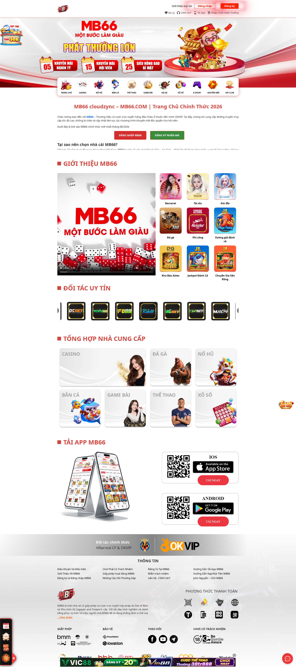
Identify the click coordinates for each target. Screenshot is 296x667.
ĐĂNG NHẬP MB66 (130, 135)
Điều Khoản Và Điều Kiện (71, 569)
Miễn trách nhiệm (158, 573)
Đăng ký (229, 6)
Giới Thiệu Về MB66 (68, 573)
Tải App (201, 12)
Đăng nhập (205, 6)
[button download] (193, 468)
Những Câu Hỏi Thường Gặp (119, 578)
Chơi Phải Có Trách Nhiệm (118, 569)
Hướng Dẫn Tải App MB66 (208, 569)
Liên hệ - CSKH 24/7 (159, 578)
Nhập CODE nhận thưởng (225, 12)
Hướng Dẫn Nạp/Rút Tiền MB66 (211, 573)
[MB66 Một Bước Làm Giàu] (62, 8)
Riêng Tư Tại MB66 (158, 569)
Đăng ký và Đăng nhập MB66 (74, 578)
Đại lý (171, 12)
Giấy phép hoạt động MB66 (118, 573)
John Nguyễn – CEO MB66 (208, 578)
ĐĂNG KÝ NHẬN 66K (167, 135)
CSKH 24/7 (186, 12)
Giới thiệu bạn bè (182, 6)
